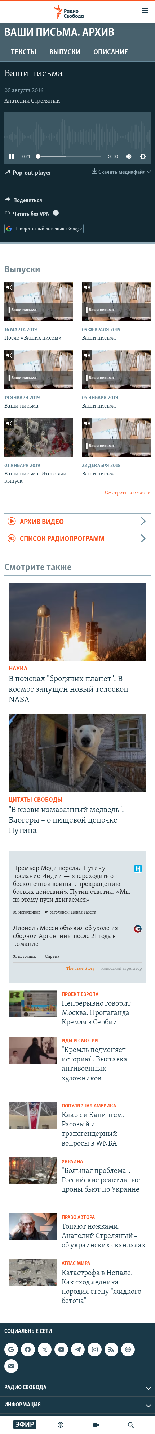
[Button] (23, 202)
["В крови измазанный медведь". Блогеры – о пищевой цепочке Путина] (77, 753)
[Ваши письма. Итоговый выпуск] (38, 437)
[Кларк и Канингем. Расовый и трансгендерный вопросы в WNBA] (33, 1115)
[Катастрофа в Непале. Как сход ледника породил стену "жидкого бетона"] (33, 1272)
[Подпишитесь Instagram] (94, 1349)
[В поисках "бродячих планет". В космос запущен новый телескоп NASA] (77, 622)
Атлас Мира (76, 1263)
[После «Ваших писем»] (38, 301)
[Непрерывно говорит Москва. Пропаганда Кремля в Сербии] (33, 1003)
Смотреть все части (128, 493)
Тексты (23, 52)
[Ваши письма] (116, 301)
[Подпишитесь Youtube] (61, 1349)
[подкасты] (60, 1425)
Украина (72, 1162)
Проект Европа (80, 994)
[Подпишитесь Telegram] (78, 1349)
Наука (18, 669)
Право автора (78, 1217)
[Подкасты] (128, 1349)
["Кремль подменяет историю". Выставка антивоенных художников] (33, 1050)
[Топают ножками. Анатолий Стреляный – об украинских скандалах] (33, 1226)
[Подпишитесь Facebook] (28, 1349)
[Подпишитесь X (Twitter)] (45, 1349)
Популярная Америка (89, 1106)
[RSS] (111, 1349)
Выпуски (64, 52)
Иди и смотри (80, 1041)
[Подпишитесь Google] (11, 1349)
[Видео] (96, 1425)
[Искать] (131, 1425)
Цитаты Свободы (35, 800)
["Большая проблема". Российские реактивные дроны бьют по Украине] (33, 1170)
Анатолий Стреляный (32, 101)
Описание (110, 52)
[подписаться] (11, 1366)
